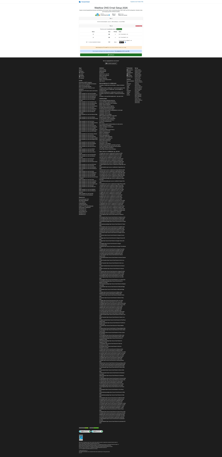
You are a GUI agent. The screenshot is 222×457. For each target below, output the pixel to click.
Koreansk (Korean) (138, 88)
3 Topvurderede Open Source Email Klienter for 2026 (111, 370)
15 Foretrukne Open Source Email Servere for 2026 (112, 233)
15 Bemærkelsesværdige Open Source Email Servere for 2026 (112, 222)
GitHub (129, 71)
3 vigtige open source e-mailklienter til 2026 (110, 193)
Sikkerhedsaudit (102, 71)
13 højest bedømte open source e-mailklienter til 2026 (112, 210)
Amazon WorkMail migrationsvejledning (107, 101)
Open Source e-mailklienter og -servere (109, 151)
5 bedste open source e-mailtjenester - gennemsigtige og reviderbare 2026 (111, 90)
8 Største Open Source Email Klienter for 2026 (110, 350)
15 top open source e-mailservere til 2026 (110, 156)
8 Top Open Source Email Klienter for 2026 (110, 310)
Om (127, 82)
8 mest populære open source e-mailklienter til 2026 (111, 207)
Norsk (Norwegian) (138, 89)
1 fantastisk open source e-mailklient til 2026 (111, 185)
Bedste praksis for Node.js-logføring (106, 106)
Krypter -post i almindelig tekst (86, 206)
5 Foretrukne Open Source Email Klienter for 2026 (111, 236)
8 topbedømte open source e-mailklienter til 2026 (111, 204)
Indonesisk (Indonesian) (137, 84)
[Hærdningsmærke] (81, 437)
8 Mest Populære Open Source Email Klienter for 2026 (111, 263)
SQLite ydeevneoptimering (104, 140)
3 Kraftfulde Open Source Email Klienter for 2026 (112, 247)
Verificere (119, 29)
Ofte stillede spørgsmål (111, 63)
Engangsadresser (82, 203)
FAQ (142, 1)
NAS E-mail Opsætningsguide (85, 86)
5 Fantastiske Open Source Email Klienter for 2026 (111, 290)
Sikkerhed (129, 83)
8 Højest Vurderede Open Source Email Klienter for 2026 (111, 269)
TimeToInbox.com (82, 210)
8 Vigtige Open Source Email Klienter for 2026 (110, 302)
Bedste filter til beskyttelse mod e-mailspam (108, 103)
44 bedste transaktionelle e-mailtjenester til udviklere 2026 (111, 92)
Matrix (129, 74)
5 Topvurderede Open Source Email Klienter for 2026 (112, 258)
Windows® (81, 71)
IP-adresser (101, 72)
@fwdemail (130, 72)
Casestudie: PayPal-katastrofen (105, 136)
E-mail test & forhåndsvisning (105, 121)
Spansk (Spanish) (138, 95)
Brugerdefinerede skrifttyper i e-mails (106, 117)
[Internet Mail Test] (97, 431)
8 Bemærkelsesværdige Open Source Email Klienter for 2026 (112, 224)
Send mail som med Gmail (84, 85)
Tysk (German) (137, 79)
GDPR (128, 88)
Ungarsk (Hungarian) (139, 81)
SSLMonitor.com (82, 214)
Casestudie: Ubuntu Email (104, 113)
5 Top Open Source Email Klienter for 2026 (111, 365)
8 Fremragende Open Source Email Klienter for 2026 (112, 217)
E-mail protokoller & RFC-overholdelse (107, 118)
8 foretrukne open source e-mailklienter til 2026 (111, 190)
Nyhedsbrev (130, 70)
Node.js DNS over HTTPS (104, 131)
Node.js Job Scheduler (104, 133)
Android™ (82, 72)
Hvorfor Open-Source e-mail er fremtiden (107, 149)
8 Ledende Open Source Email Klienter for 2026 (112, 328)
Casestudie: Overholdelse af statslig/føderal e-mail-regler (111, 110)
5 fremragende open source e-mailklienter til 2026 (111, 174)
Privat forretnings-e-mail (84, 199)
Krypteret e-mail (134, 1)
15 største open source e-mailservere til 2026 (111, 186)
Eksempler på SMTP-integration (85, 82)
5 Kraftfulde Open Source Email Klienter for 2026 (110, 359)
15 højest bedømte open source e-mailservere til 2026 (112, 165)
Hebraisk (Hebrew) (138, 80)
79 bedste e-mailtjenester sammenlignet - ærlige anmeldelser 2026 (111, 85)
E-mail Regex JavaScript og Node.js (106, 120)
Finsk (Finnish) (137, 77)
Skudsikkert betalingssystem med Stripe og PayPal (109, 145)
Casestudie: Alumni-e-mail (104, 111)
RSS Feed (130, 76)
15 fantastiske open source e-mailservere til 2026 (112, 183)
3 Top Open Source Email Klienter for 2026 (111, 253)
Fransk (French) (138, 78)
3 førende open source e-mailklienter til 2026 (110, 213)
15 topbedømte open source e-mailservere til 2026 (111, 158)
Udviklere (101, 68)
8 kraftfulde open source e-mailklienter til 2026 (110, 196)
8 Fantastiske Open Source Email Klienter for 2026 (111, 228)
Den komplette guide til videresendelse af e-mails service (111, 124)
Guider (80, 80)
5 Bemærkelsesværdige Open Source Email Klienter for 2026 (111, 395)
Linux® (81, 74)
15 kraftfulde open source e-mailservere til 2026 (110, 195)
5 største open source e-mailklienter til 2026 (111, 188)
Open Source (102, 81)
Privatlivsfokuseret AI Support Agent (106, 108)
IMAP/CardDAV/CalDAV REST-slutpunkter (108, 115)
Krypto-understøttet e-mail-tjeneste (106, 126)
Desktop (82, 75)
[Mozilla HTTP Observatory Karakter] (94, 427)
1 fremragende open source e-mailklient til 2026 (111, 176)
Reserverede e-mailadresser (85, 207)
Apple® (80, 70)
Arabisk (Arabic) (138, 69)
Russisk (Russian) (138, 94)
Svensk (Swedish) (138, 96)
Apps (80, 68)
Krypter (121, 42)
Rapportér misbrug (129, 91)
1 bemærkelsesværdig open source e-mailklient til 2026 (111, 181)
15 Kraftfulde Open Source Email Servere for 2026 (110, 244)
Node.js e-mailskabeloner (104, 132)
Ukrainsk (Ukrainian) (138, 100)
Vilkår (128, 86)
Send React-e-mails (103, 142)
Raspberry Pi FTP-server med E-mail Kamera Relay (88, 91)
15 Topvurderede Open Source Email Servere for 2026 (111, 255)
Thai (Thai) (137, 97)
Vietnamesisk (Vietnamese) (137, 102)
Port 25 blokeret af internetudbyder (86, 195)
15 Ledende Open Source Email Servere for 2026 (112, 271)
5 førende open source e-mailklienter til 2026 (111, 171)
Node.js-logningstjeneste (104, 135)
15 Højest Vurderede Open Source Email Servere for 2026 (111, 266)
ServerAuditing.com (83, 211)
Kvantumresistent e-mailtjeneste (105, 138)
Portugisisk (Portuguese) (137, 92)
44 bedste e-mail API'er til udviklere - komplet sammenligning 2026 (111, 94)
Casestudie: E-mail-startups (105, 143)
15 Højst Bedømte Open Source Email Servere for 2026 (112, 378)
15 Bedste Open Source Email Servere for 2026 (112, 229)
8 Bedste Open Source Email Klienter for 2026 (111, 231)
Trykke (128, 93)
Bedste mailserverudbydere (105, 104)
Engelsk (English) (138, 75)
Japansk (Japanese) (138, 86)
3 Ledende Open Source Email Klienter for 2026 (111, 272)
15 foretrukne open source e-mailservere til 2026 (111, 189)
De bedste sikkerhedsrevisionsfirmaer (107, 107)
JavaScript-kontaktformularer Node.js (106, 129)
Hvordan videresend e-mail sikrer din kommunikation (110, 146)
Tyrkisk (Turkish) (138, 99)
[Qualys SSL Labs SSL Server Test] (83, 427)
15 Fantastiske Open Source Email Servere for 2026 (112, 227)
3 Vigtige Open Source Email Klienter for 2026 (111, 241)
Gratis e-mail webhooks (104, 75)
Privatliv (139, 1)
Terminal (82, 78)
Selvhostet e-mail (102, 76)
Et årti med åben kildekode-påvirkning (107, 100)
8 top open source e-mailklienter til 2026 (110, 157)
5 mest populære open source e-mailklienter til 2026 (111, 163)
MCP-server (101, 122)
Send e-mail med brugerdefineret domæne (87, 83)
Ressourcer (82, 197)
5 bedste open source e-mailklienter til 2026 (110, 199)
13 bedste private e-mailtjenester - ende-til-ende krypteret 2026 (112, 88)
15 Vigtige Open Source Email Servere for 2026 (112, 238)
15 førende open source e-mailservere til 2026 (112, 170)
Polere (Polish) (137, 90)
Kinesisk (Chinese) (138, 71)
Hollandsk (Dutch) (138, 74)
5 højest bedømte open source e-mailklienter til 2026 (112, 167)
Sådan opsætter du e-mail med (87, 93)
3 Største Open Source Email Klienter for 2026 (110, 402)
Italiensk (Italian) (138, 85)
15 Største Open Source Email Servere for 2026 (111, 349)
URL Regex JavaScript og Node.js (106, 147)
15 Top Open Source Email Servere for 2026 (111, 252)
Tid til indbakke (82, 202)
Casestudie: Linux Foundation (105, 114)
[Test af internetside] (85, 431)
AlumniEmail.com (82, 208)
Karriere (128, 95)
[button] (125, 42)
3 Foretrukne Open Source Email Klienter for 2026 (112, 404)
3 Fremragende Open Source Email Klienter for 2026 (111, 390)
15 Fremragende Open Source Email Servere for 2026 (111, 215)
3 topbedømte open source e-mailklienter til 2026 (111, 160)
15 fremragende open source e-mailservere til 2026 (112, 172)
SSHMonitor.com (82, 213)
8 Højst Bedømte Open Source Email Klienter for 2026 (112, 422)
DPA (128, 89)
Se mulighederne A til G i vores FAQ (122, 51)
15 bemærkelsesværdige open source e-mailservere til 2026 (111, 179)
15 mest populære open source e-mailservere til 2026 (111, 161)
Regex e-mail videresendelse (105, 79)
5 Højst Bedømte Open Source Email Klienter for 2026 (112, 379)
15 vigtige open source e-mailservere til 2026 (110, 192)
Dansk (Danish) (137, 73)
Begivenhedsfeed (130, 81)
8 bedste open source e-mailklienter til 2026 (110, 154)
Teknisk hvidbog (102, 70)
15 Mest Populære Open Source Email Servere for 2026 (111, 261)
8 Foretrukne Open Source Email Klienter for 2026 (112, 353)
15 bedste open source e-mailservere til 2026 (110, 153)
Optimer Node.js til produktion (105, 125)
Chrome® (82, 76)
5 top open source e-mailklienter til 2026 (111, 202)
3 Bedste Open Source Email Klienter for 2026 (111, 250)
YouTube (130, 75)
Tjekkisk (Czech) (138, 72)
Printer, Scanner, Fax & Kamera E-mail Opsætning (87, 88)
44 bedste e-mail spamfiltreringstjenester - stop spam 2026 (111, 96)
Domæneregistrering (83, 204)
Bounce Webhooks (103, 78)
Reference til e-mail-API (104, 74)
